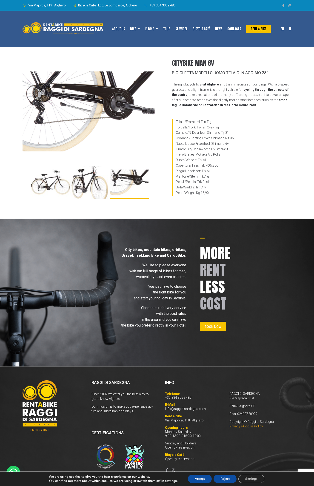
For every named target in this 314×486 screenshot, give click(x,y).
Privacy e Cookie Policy (246, 426)
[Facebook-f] (283, 5)
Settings (251, 479)
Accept (200, 479)
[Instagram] (289, 5)
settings (171, 481)
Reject (225, 479)
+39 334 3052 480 (178, 397)
